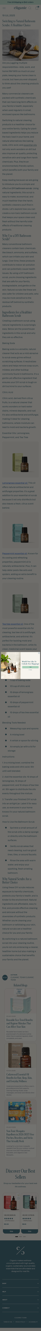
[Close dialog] (39, 653)
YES (30, 667)
